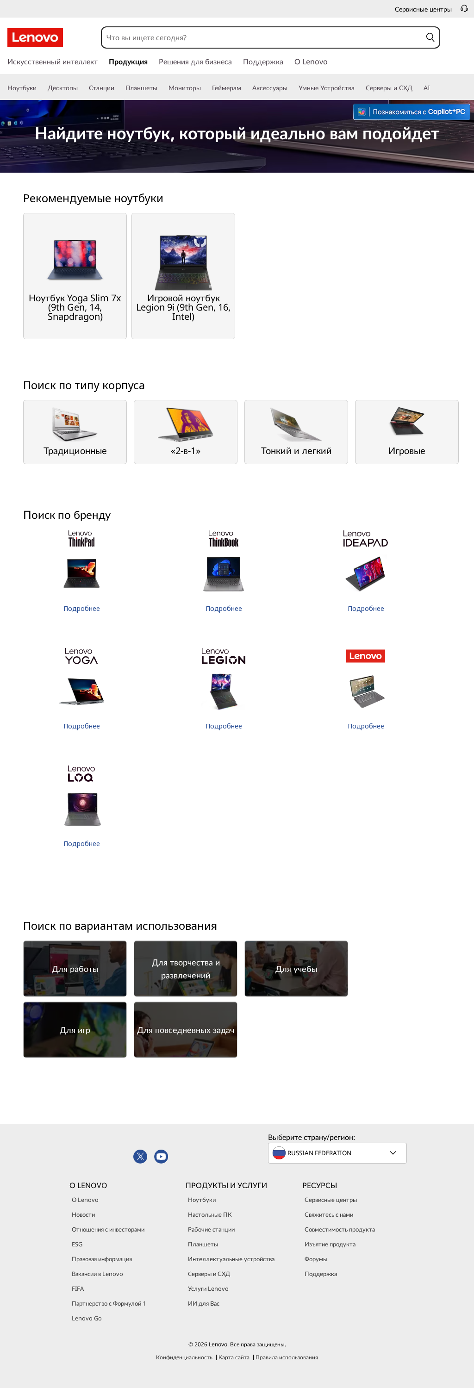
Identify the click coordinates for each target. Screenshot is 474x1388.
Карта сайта (233, 1357)
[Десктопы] (81, 88)
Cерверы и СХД (209, 1274)
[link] (464, 11)
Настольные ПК (210, 1214)
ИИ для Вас (203, 1303)
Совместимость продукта (340, 1229)
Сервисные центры (331, 1199)
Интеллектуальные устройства (231, 1259)
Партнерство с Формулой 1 (109, 1303)
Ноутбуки (202, 1199)
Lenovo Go (87, 1318)
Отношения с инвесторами (108, 1229)
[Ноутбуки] (40, 88)
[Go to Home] (35, 37)
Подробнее (81, 608)
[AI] (434, 88)
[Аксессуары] (291, 88)
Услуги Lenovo (208, 1288)
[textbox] (338, 1153)
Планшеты (203, 1244)
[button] (430, 37)
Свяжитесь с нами (329, 1214)
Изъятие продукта (330, 1244)
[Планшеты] (161, 88)
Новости (83, 1214)
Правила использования (287, 1357)
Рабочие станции (211, 1229)
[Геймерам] (245, 88)
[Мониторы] (204, 88)
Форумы (316, 1259)
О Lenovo (85, 1199)
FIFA (78, 1288)
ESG (77, 1244)
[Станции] (118, 88)
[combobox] (262, 37)
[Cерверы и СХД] (416, 88)
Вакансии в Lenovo (97, 1274)
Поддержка (321, 1274)
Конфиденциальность (184, 1357)
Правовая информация (102, 1259)
